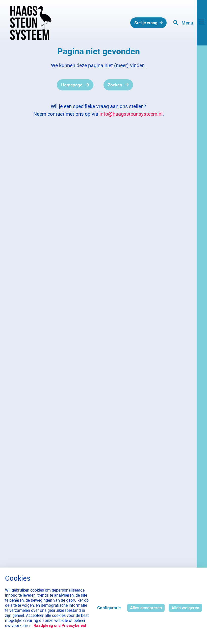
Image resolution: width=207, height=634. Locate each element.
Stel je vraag (146, 23)
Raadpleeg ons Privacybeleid (60, 625)
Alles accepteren (146, 608)
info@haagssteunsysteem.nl (131, 113)
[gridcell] (56, 84)
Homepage (71, 85)
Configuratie (109, 608)
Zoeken (115, 85)
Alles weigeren (185, 608)
